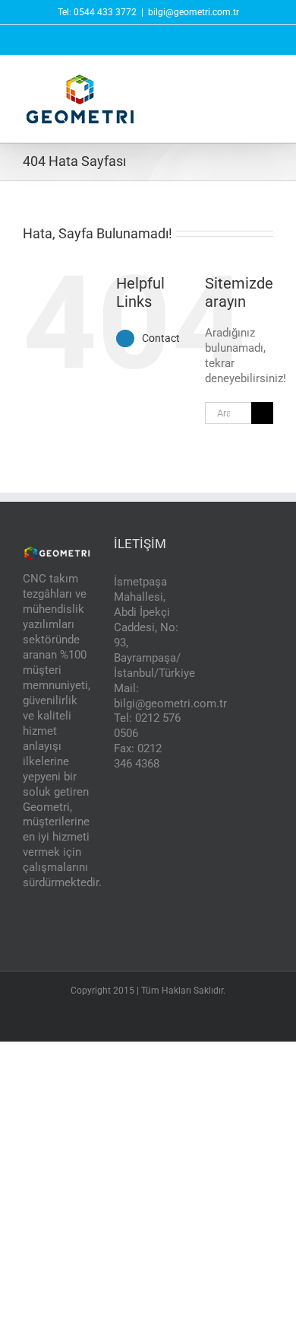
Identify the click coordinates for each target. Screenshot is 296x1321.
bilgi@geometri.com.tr (193, 12)
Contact (161, 338)
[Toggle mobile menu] (267, 82)
